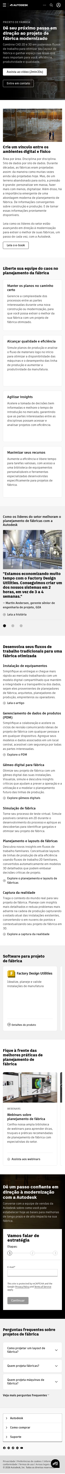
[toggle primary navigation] (6, 5)
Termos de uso (26, 1464)
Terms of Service (42, 1286)
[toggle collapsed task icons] (44, 5)
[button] (32, 1350)
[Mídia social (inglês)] (13, 1448)
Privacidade (9, 1461)
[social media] (13, 1448)
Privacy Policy (22, 1286)
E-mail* (11, 1267)
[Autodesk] (19, 5)
